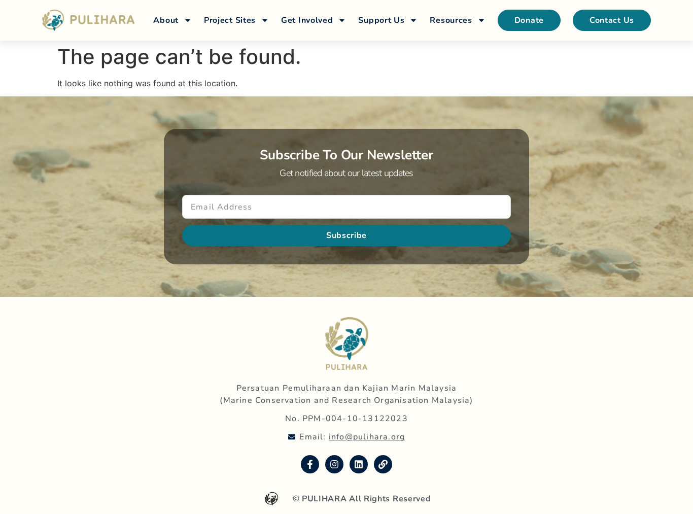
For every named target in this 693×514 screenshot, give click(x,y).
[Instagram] (334, 464)
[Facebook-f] (310, 464)
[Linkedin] (359, 464)
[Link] (383, 464)
